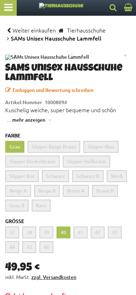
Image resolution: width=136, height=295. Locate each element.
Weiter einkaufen (34, 30)
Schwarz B (87, 176)
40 (63, 232)
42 (97, 232)
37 (12, 232)
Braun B (105, 190)
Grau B (16, 205)
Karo (41, 205)
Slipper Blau (101, 146)
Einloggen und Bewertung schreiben (53, 90)
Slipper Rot (22, 176)
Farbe (12, 135)
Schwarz (55, 176)
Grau (14, 146)
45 (29, 247)
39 (46, 232)
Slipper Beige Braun (54, 146)
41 (80, 232)
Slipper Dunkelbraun (32, 161)
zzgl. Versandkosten (53, 277)
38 (29, 232)
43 (115, 232)
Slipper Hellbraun (86, 161)
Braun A (76, 190)
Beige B (46, 190)
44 (12, 247)
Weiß (117, 176)
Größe (14, 221)
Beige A (18, 190)
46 (46, 247)
